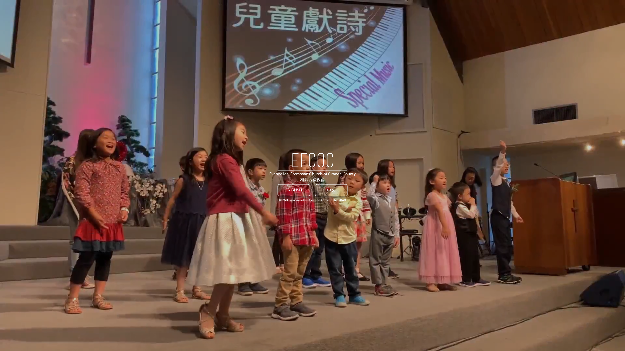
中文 (331, 190)
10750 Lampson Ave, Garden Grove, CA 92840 (312, 200)
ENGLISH (293, 190)
